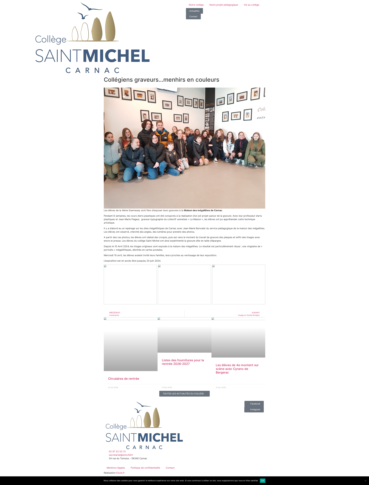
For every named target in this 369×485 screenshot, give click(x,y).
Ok (262, 480)
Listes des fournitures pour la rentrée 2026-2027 (183, 362)
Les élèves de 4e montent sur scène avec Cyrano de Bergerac (237, 368)
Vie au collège (251, 4)
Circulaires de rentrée (123, 378)
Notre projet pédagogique (223, 4)
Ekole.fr (120, 472)
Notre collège (196, 4)
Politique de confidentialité (145, 467)
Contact (170, 467)
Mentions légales (116, 467)
